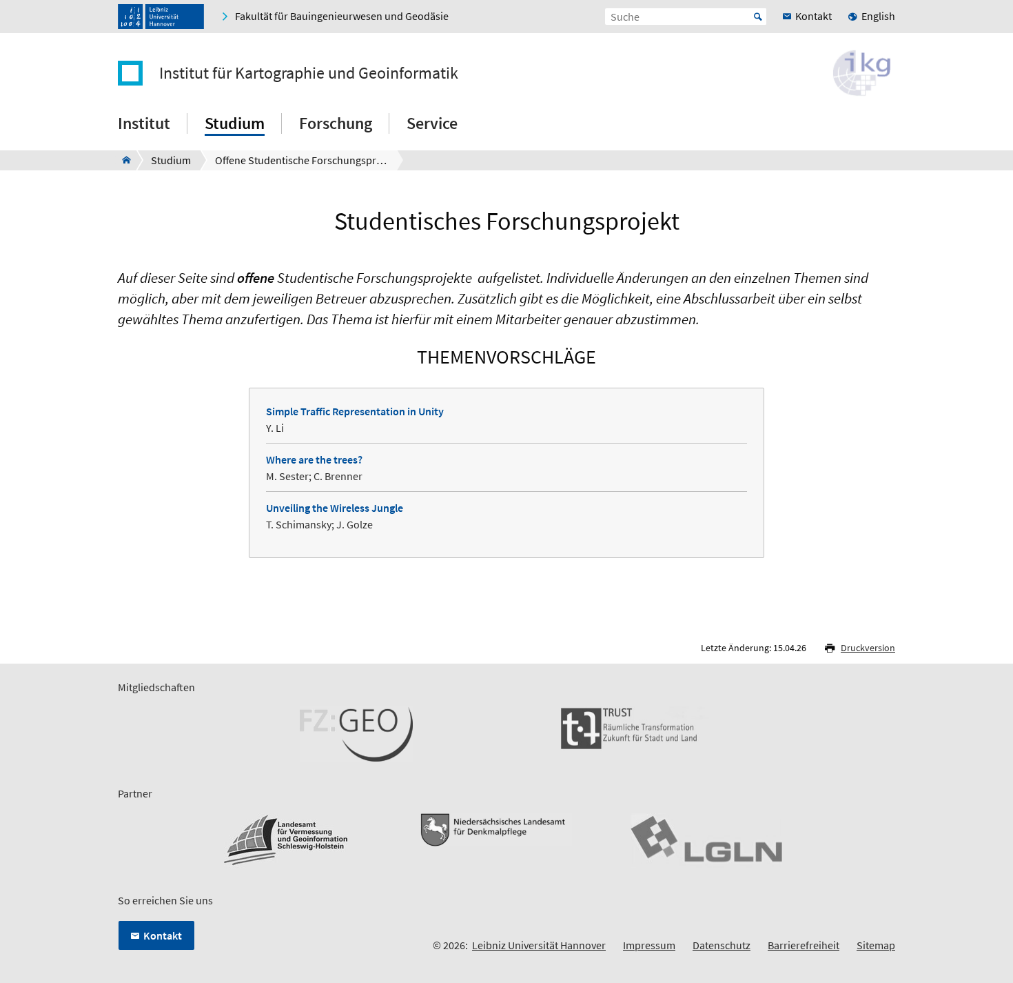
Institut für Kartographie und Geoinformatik (308, 73)
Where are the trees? (314, 459)
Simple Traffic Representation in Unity (355, 411)
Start (758, 16)
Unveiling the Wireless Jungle (334, 508)
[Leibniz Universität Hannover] (161, 16)
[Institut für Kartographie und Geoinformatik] (122, 160)
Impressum (649, 945)
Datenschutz (721, 945)
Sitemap (876, 945)
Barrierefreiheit (803, 945)
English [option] (878, 16)
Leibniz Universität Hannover (539, 945)
